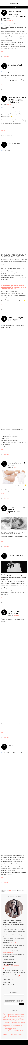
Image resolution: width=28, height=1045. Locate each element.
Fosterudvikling (17, 1018)
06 (4, 463)
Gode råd (9, 104)
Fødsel (4, 1019)
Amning (11, 746)
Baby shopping (12, 1014)
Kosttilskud (17, 1023)
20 (4, 97)
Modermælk (7, 1027)
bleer (9, 1016)
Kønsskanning (21, 1023)
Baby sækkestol (18, 1014)
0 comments (6, 56)
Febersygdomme (8, 1018)
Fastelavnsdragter (21, 1016)
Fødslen (15, 467)
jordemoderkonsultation (9, 1023)
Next (3, 891)
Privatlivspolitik (4, 1043)
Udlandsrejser (10, 1032)
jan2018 (4, 99)
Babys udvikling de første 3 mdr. (15, 318)
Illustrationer (19, 1022)
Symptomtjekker (11, 1030)
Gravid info (17, 1019)
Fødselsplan (13, 1019)
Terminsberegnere (15, 555)
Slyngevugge (7, 1029)
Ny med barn (10, 20)
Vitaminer (22, 1034)
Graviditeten (10, 514)
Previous (4, 890)
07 (4, 317)
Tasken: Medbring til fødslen (16, 464)
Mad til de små (14, 143)
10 (4, 144)
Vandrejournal (17, 1034)
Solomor (15, 1029)
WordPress (23, 1041)
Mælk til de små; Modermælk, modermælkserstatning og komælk (13, 15)
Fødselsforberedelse (8, 1019)
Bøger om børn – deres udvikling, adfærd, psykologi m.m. (17, 99)
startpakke (20, 1028)
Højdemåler (15, 1022)
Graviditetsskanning (16, 1020)
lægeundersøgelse (6, 1025)
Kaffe (14, 1023)
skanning (20, 1027)
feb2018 (4, 13)
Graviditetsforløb (10, 1020)
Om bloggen (14, 942)
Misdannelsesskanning (18, 1025)
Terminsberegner (5, 1032)
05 (4, 611)
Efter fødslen (16, 748)
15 (4, 12)
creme (12, 1016)
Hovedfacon (8, 1022)
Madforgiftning (11, 1025)
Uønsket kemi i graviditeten (14, 612)
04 (4, 746)
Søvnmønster (18, 1030)
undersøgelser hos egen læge (18, 1032)
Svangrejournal (5, 1030)
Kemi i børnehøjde (15, 65)
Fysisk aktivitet (22, 1018)
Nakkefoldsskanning (14, 1027)
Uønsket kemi (9, 1034)
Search (21, 1004)
